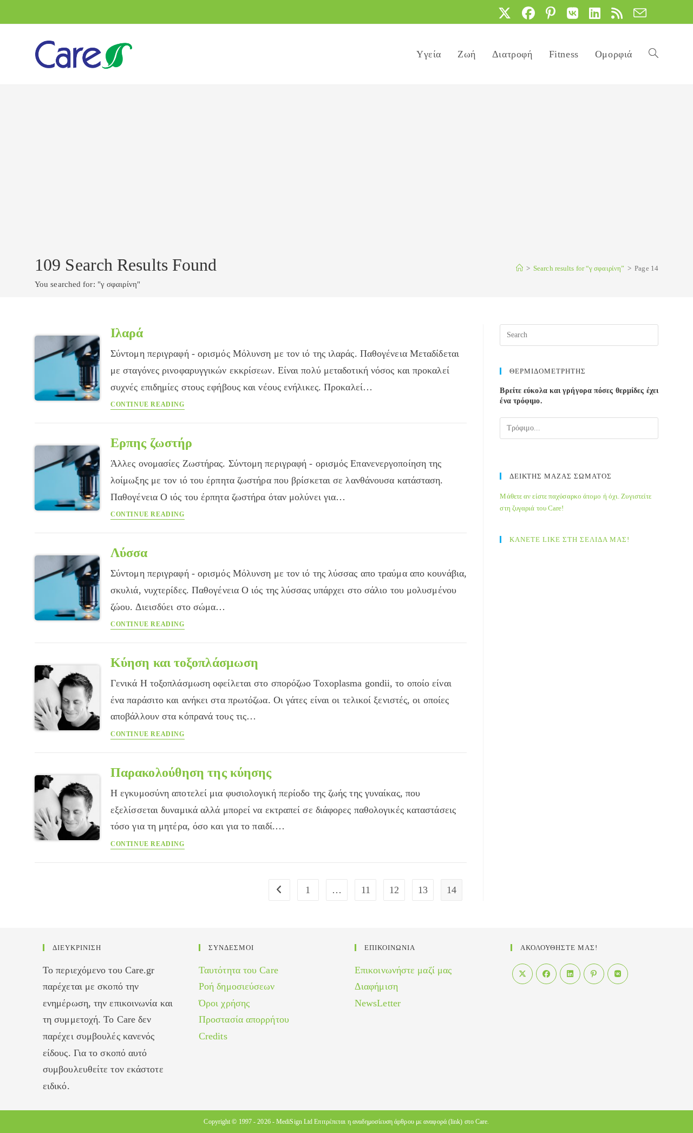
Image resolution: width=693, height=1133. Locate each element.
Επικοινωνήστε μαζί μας (403, 970)
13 (423, 890)
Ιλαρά (126, 333)
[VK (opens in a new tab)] (572, 12)
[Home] (519, 268)
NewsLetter (378, 1003)
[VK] (617, 974)
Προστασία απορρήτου (244, 1019)
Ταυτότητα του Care (238, 970)
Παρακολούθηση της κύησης (190, 772)
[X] (522, 974)
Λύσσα (129, 553)
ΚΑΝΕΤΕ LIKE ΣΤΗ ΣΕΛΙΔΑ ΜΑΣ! (569, 539)
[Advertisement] (346, 171)
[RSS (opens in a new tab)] (617, 12)
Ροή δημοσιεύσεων (237, 986)
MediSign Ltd (294, 1121)
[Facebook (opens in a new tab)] (528, 12)
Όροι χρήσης (224, 1003)
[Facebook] (546, 974)
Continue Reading (147, 404)
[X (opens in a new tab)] (505, 12)
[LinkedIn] (570, 974)
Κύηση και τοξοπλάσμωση (184, 663)
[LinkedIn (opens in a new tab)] (595, 12)
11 (365, 890)
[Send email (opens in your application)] (637, 12)
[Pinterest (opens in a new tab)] (550, 12)
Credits (213, 1036)
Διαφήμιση (376, 986)
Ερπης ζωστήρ (151, 443)
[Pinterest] (594, 974)
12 (394, 890)
